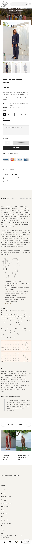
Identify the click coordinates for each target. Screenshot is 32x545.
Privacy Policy (5, 520)
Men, (11, 107)
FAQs (3, 493)
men (24, 103)
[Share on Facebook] (13, 174)
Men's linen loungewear (19, 107)
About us (3, 490)
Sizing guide (4, 500)
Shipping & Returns (6, 503)
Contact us (4, 513)
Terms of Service (6, 523)
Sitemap (3, 516)
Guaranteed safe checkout (10, 153)
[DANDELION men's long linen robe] (16, 20)
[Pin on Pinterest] (16, 174)
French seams (9, 303)
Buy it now (16, 147)
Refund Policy (5, 506)
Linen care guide (6, 496)
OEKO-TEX (8, 291)
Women (3, 530)
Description (5, 198)
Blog (2, 510)
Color (4, 124)
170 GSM (12, 103)
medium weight (19, 103)
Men (2, 533)
